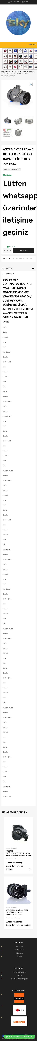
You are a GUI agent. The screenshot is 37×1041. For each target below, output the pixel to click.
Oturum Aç (19, 2)
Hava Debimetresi (28, 71)
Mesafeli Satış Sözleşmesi (19, 979)
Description (6, 269)
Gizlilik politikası (19, 950)
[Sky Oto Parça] (18, 37)
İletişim (19, 956)
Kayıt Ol (26, 2)
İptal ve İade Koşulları (19, 972)
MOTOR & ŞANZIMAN (15, 71)
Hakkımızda (19, 953)
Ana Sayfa (4, 71)
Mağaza (19, 975)
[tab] (18, 268)
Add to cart (23, 250)
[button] (32, 45)
